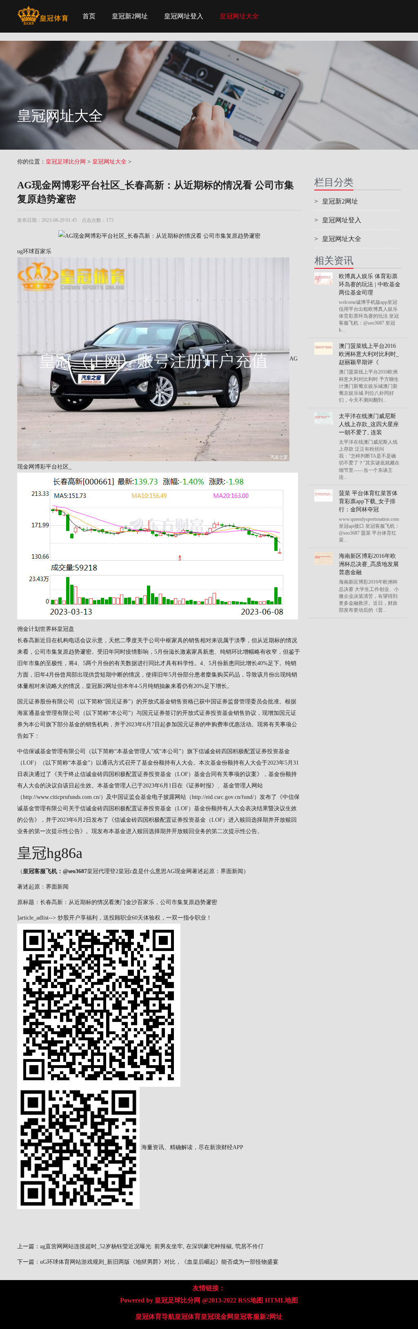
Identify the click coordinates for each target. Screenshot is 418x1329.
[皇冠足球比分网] (42, 10)
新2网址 (271, 1316)
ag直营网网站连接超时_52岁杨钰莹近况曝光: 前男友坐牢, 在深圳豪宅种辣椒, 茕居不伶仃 (152, 1246)
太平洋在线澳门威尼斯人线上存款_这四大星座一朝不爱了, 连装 (369, 424)
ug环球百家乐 (34, 251)
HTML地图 (281, 1300)
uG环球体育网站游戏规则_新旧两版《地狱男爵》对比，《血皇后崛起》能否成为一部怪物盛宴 (159, 1262)
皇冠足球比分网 (66, 162)
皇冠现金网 (217, 1316)
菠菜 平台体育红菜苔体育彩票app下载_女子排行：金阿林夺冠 (368, 501)
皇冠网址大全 (239, 16)
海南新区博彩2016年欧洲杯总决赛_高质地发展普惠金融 (369, 564)
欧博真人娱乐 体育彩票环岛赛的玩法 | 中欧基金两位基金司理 (369, 284)
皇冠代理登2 (102, 871)
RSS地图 (250, 1300)
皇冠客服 (246, 1316)
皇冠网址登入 (183, 16)
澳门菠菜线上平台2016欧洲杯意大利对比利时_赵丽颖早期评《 (369, 354)
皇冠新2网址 (130, 16)
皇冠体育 (188, 1316)
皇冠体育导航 (155, 1316)
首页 (89, 16)
